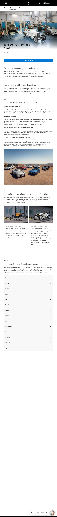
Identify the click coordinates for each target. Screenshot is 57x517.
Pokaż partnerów (28, 60)
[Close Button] (31, 512)
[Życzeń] (39, 3)
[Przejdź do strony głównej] (28, 3)
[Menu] (6, 3)
